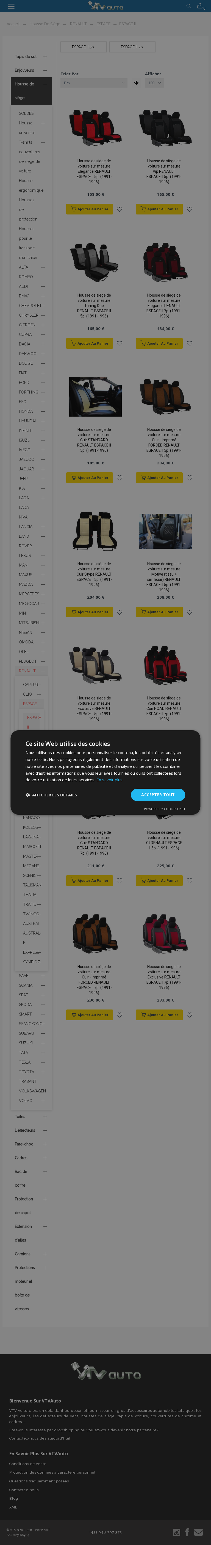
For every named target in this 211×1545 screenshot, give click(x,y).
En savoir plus (109, 779)
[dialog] (105, 772)
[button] (51, 795)
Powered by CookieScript (164, 809)
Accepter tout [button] (158, 794)
